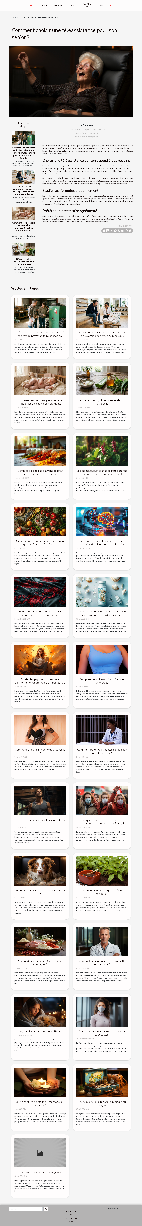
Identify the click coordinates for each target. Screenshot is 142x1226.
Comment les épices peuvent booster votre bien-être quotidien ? (40, 472)
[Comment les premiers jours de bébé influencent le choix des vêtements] (23, 213)
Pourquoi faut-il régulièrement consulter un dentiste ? (102, 962)
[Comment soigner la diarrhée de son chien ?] (40, 871)
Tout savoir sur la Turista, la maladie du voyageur (102, 1103)
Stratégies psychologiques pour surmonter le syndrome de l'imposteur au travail (40, 682)
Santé (72, 5)
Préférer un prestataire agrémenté (86, 137)
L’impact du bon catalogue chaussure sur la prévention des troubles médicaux (23, 190)
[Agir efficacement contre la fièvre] (40, 1012)
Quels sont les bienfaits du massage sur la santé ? (40, 1103)
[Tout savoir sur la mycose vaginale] (40, 1152)
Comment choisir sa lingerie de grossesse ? (40, 751)
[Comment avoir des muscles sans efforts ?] (40, 800)
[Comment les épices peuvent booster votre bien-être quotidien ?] (40, 451)
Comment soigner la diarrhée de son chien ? (40, 892)
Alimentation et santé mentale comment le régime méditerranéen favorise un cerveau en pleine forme (40, 544)
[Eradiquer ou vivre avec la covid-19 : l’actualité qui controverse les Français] (102, 800)
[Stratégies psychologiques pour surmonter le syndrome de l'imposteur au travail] (40, 659)
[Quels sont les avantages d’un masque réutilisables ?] (102, 1012)
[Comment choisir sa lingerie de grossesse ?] (40, 730)
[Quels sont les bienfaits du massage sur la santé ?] (40, 1082)
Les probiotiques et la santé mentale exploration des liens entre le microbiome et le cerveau (102, 544)
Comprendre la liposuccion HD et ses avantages (102, 681)
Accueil (11, 17)
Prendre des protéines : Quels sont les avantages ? (40, 962)
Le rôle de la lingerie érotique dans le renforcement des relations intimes (40, 613)
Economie (43, 5)
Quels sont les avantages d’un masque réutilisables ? (102, 1033)
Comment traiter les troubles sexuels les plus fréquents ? (102, 751)
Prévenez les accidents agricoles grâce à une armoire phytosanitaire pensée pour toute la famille (23, 152)
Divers (101, 5)
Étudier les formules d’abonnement (87, 133)
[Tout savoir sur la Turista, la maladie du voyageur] (102, 1082)
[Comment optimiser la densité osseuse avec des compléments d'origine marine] (102, 592)
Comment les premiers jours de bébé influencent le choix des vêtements (23, 226)
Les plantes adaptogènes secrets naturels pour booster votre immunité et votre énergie (102, 474)
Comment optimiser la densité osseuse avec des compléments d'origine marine (102, 613)
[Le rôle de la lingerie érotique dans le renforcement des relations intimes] (40, 592)
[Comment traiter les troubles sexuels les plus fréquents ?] (102, 730)
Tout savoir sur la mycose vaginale (40, 1172)
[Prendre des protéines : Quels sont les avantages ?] (40, 941)
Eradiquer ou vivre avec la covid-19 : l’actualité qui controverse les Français (102, 821)
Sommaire (88, 125)
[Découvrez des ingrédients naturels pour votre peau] (23, 249)
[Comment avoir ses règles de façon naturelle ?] (102, 871)
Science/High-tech (86, 5)
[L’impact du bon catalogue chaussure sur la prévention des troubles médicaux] (23, 177)
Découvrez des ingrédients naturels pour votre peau (23, 262)
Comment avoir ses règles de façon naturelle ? (102, 892)
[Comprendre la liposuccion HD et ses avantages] (102, 659)
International (58, 5)
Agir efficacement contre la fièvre (40, 1031)
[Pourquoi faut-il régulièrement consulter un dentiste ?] (102, 941)
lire (43, 174)
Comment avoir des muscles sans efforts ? (40, 821)
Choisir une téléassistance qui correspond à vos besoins (86, 129)
